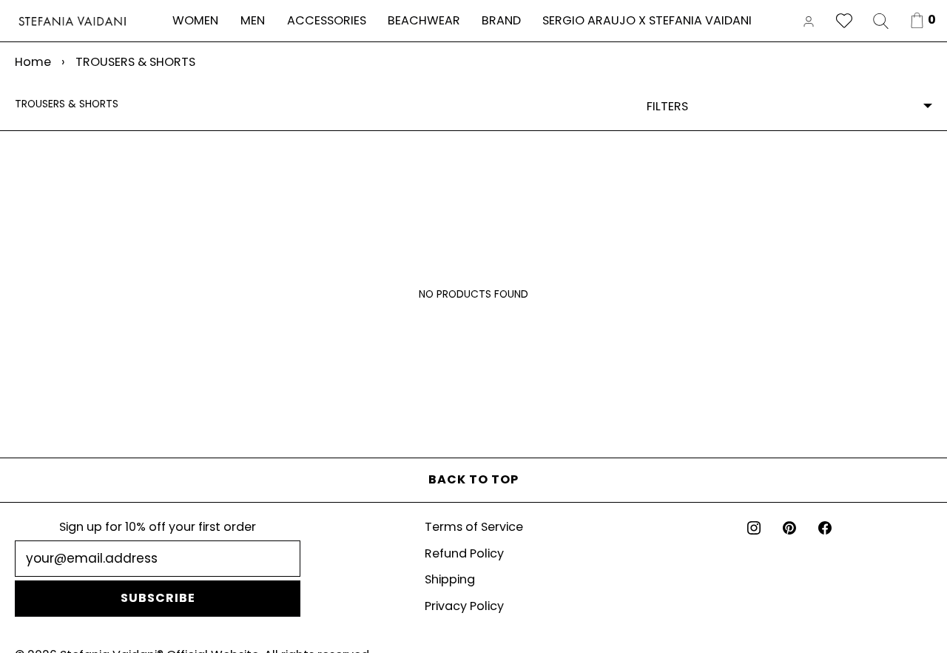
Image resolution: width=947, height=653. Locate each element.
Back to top (473, 479)
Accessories (326, 20)
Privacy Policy (464, 606)
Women (195, 20)
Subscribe (158, 597)
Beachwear (424, 20)
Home (33, 61)
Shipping (450, 579)
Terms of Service (474, 526)
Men (252, 20)
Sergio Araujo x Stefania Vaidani (647, 20)
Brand (501, 20)
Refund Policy (464, 553)
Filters (667, 106)
